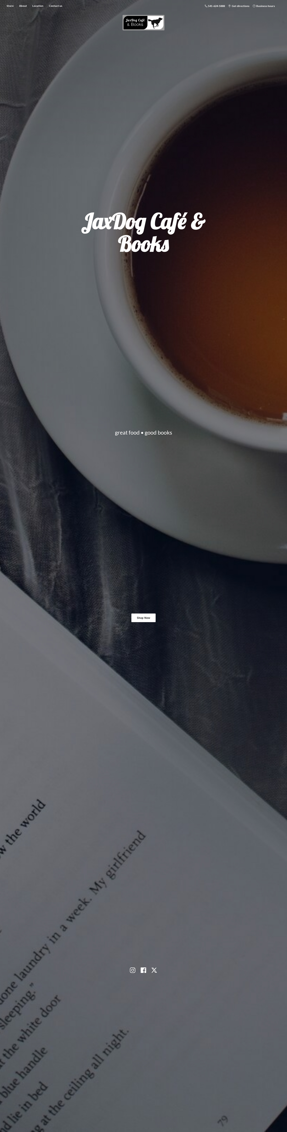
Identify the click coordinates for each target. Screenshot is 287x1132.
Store (10, 5)
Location (37, 5)
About (23, 5)
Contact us (55, 5)
